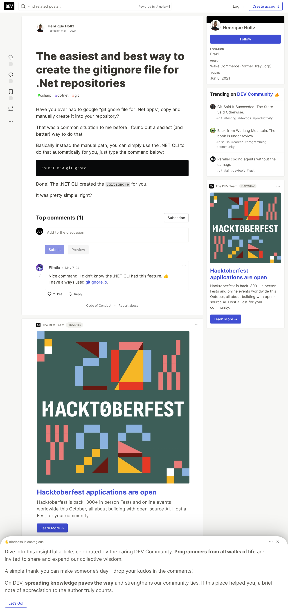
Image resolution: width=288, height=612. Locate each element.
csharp (45, 95)
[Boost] (11, 108)
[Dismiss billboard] (277, 541)
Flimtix (54, 267)
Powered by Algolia (152, 6)
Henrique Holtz (61, 26)
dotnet (62, 95)
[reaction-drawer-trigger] (11, 59)
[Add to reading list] (11, 93)
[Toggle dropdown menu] (184, 265)
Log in (238, 6)
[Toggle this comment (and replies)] (40, 275)
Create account (265, 6)
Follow (245, 39)
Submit (55, 249)
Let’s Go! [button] (16, 603)
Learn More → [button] (52, 528)
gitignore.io (96, 282)
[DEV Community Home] (9, 6)
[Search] (23, 6)
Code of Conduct (98, 305)
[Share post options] (10, 121)
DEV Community (255, 94)
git (75, 95)
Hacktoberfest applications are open (97, 492)
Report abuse (128, 305)
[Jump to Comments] (11, 76)
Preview (78, 249)
